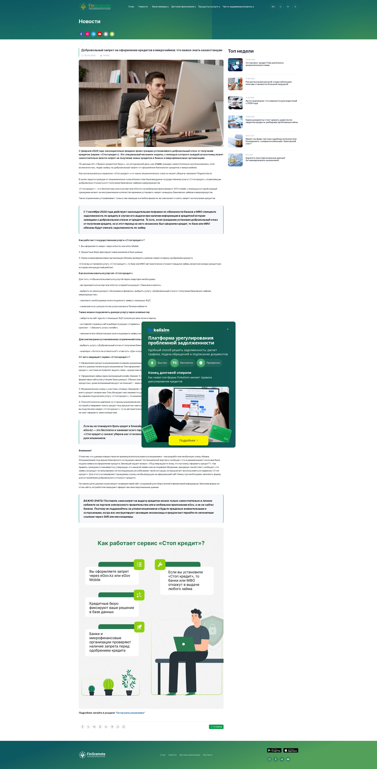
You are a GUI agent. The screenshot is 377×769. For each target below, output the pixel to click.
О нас (131, 6)
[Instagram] (123, 727)
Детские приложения (190, 755)
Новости (143, 6)
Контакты (207, 755)
